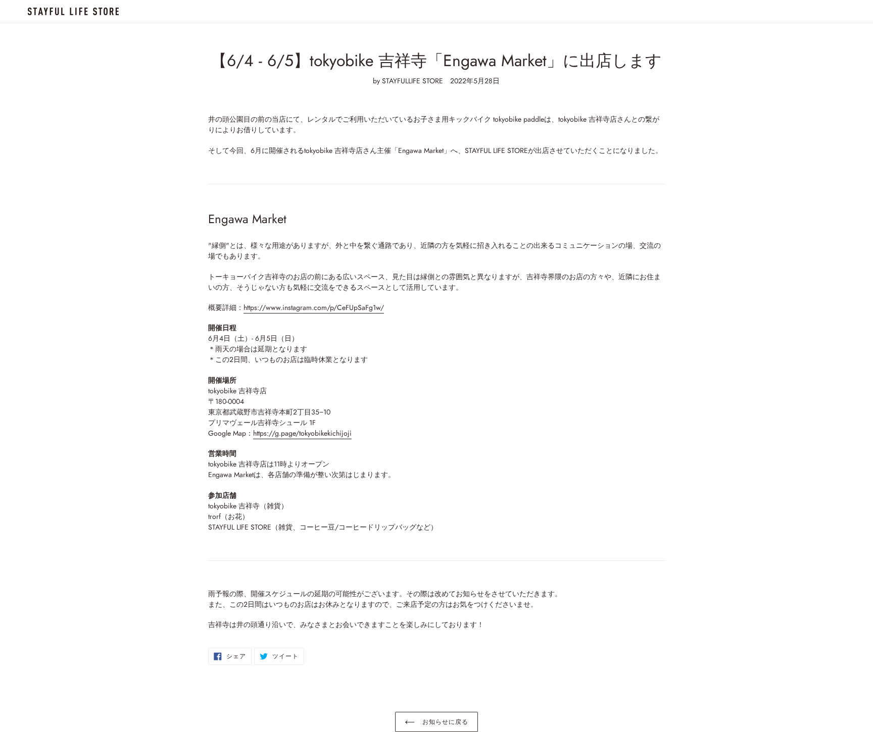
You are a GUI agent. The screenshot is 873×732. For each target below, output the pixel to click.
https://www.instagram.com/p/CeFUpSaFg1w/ (314, 307)
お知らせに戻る (444, 721)
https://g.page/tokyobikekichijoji (302, 433)
